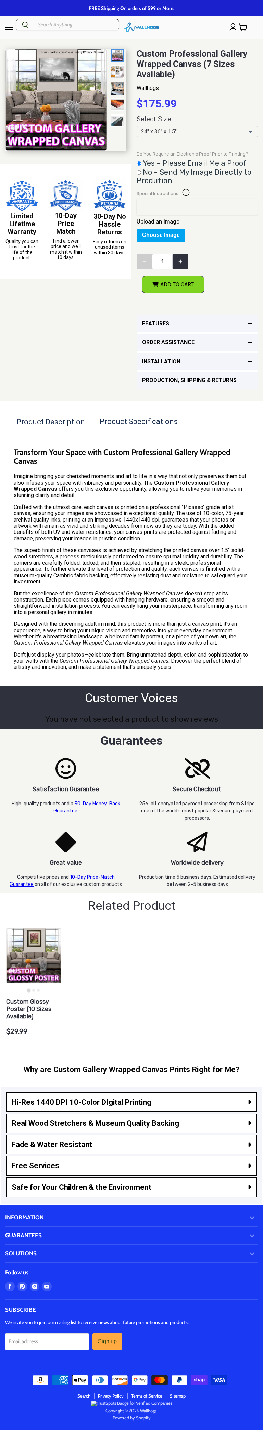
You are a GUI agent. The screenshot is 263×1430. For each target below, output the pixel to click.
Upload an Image (158, 221)
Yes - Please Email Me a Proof (195, 163)
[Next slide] (118, 112)
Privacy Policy (111, 1396)
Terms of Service (146, 1396)
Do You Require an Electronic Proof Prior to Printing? (192, 154)
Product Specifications (139, 421)
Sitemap (178, 1396)
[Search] (25, 24)
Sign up (107, 1341)
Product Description (50, 422)
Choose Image (161, 235)
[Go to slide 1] (29, 990)
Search (83, 1396)
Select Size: (155, 119)
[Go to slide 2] (33, 990)
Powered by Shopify (132, 1417)
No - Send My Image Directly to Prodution (194, 176)
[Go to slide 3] (38, 990)
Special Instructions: (158, 193)
